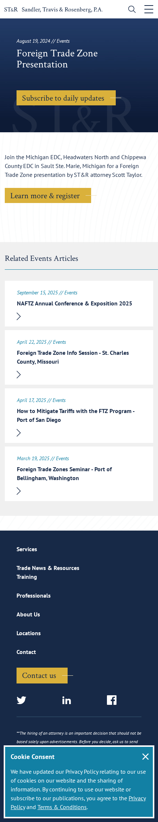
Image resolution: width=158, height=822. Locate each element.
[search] (130, 10)
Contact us (39, 675)
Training (27, 576)
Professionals (34, 595)
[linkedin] (69, 701)
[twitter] (24, 701)
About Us (28, 614)
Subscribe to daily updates (63, 97)
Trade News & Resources (48, 567)
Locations (29, 633)
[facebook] (114, 701)
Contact (26, 651)
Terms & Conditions (62, 807)
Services (27, 549)
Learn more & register (45, 195)
